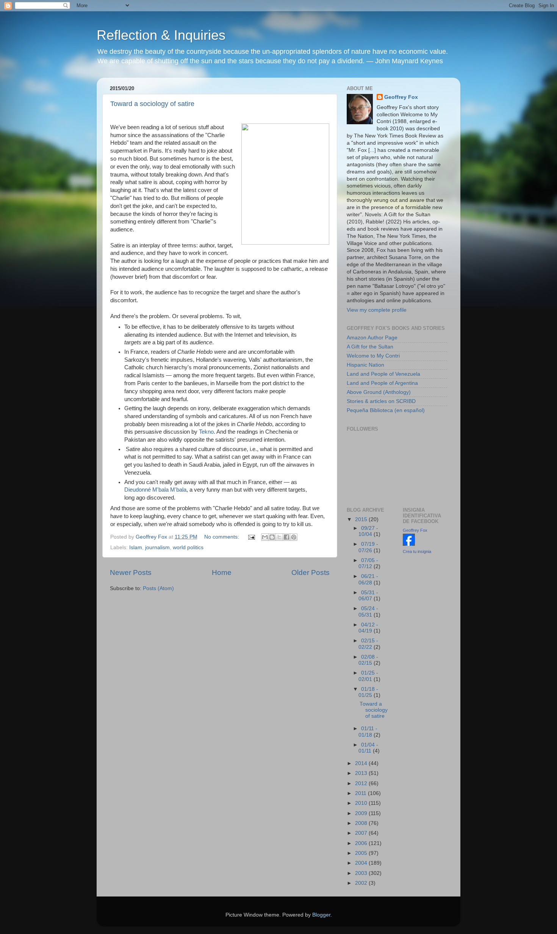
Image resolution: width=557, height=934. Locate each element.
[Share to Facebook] (286, 537)
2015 (362, 519)
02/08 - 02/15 (368, 660)
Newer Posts (131, 572)
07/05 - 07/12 (368, 563)
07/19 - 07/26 (368, 547)
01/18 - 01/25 (368, 692)
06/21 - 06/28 (368, 579)
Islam (135, 547)
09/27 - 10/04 (368, 531)
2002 (362, 883)
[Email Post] (251, 537)
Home (222, 572)
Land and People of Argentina (382, 383)
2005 (362, 853)
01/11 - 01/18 (367, 731)
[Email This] (265, 537)
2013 (362, 773)
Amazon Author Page (372, 337)
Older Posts (310, 572)
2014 (362, 763)
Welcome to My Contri (373, 356)
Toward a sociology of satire (152, 104)
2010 (362, 803)
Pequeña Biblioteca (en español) (386, 410)
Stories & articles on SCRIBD (381, 401)
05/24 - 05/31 (368, 611)
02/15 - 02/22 (368, 644)
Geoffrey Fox (401, 97)
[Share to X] (279, 537)
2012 (362, 783)
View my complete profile (377, 310)
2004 (362, 863)
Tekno (206, 432)
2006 (362, 843)
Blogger (321, 915)
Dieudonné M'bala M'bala (155, 490)
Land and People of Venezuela (383, 374)
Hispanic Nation (365, 365)
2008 (362, 823)
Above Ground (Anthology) (379, 392)
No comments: (222, 537)
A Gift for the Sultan (370, 347)
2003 (362, 873)
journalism (157, 547)
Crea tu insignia (417, 551)
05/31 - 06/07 (368, 595)
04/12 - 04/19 (368, 628)
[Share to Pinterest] (293, 537)
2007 (362, 833)
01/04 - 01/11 (368, 748)
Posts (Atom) (158, 588)
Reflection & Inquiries (161, 35)
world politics (188, 547)
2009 (362, 813)
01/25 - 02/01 (368, 676)
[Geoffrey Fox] (409, 544)
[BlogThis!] (272, 537)
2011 (361, 793)
